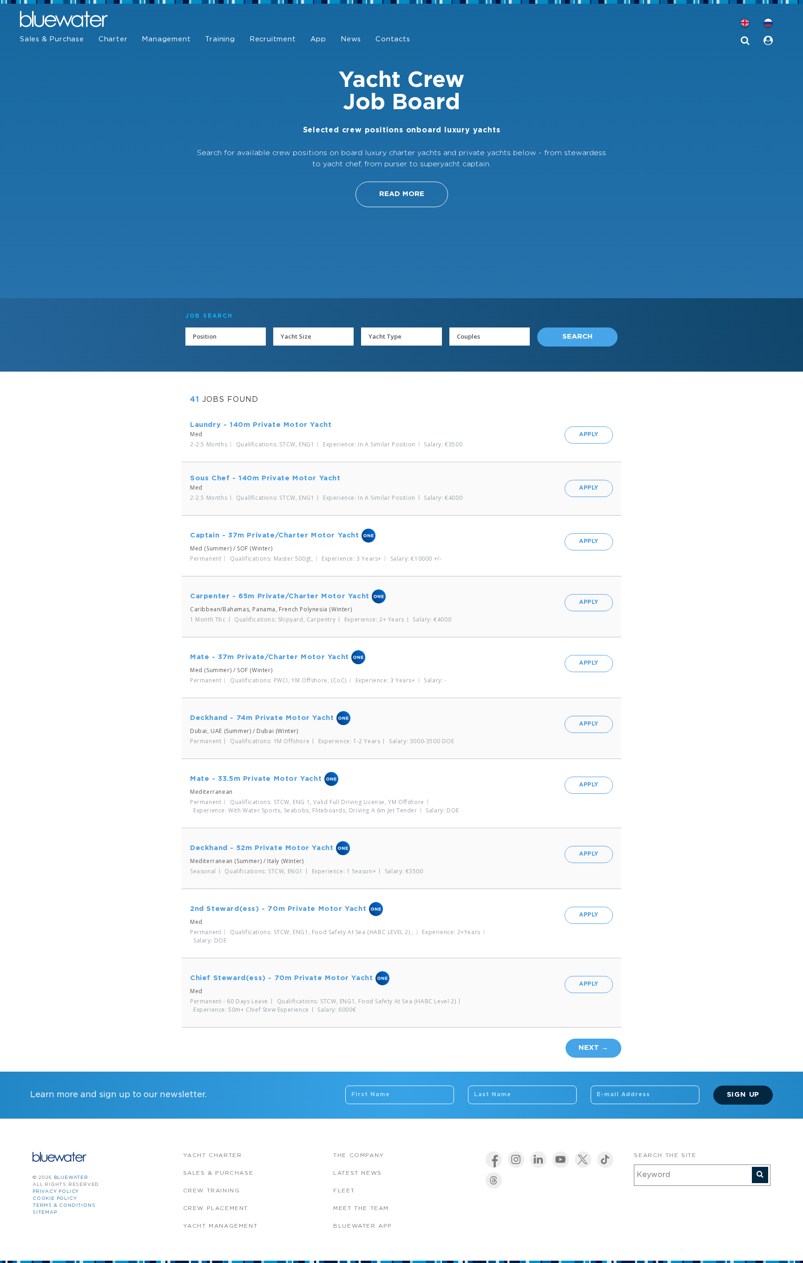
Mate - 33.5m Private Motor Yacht (256, 779)
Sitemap (45, 1213)
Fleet (344, 1190)
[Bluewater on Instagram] (516, 1160)
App (318, 39)
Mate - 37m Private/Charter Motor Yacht (269, 657)
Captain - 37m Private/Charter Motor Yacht (274, 535)
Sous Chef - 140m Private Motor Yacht (265, 478)
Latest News (357, 1173)
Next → (593, 1048)
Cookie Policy (55, 1199)
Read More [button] (401, 194)
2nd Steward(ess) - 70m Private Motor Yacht (278, 909)
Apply (589, 434)
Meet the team (361, 1208)
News (351, 39)
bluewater (71, 1178)
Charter (113, 39)
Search (577, 337)
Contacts (392, 39)
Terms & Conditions (64, 1206)
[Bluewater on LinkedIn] (538, 1160)
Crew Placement (215, 1208)
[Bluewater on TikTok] (605, 1160)
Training (220, 39)
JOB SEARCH (209, 316)
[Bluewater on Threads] (494, 1180)
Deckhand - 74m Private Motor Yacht (262, 718)
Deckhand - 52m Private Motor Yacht (261, 848)
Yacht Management (220, 1226)
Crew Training (211, 1190)
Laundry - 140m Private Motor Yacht (260, 425)
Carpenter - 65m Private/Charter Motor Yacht (279, 596)
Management (166, 39)
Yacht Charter (212, 1155)
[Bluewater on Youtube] (561, 1160)
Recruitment (273, 39)
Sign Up (743, 1095)
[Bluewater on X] (583, 1160)
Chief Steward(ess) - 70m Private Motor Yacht (281, 978)
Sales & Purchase (52, 39)
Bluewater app (362, 1226)
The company (358, 1155)
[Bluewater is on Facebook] (494, 1160)
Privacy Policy (56, 1192)
